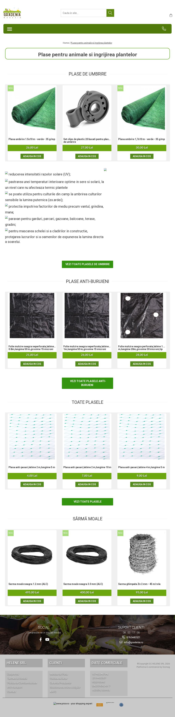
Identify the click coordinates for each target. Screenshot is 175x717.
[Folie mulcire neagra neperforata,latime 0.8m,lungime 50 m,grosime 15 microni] (32, 316)
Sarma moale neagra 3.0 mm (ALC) (83, 584)
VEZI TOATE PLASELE (88, 501)
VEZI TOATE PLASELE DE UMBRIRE (87, 264)
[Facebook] (41, 640)
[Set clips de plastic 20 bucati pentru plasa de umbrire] (87, 108)
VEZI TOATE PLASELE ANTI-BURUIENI (88, 383)
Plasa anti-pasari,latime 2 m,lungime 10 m (87, 467)
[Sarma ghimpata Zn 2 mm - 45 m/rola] (141, 553)
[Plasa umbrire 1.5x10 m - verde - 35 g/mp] (32, 108)
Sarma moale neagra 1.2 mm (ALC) (28, 584)
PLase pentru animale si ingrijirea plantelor (91, 43)
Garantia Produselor (60, 683)
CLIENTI (55, 663)
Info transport (14, 687)
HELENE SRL (16, 663)
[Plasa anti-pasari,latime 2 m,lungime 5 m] (32, 436)
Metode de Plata (59, 674)
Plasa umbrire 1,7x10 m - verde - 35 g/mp (141, 139)
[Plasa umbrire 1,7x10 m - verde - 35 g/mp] (141, 108)
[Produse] (8, 28)
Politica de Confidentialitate (22, 683)
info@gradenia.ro (133, 642)
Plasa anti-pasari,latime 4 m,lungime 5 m (141, 467)
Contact (11, 691)
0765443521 (133, 637)
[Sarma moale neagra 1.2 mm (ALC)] (32, 553)
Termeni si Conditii (17, 678)
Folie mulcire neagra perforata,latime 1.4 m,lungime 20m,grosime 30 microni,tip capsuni (141, 348)
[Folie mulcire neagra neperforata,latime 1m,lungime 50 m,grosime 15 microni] (87, 316)
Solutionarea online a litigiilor (65, 687)
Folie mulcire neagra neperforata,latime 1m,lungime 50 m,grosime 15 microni (86, 348)
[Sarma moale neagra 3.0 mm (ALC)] (87, 553)
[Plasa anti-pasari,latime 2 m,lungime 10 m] (87, 436)
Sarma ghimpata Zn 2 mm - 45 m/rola (139, 584)
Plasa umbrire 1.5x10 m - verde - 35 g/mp (32, 139)
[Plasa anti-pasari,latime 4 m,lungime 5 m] (141, 436)
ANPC (53, 691)
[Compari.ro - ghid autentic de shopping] (121, 705)
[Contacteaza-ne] (165, 29)
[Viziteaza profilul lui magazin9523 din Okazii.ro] (99, 706)
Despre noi (13, 674)
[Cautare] (110, 13)
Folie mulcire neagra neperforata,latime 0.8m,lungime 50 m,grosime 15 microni (31, 348)
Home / (66, 43)
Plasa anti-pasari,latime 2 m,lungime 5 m (32, 467)
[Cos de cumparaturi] (170, 15)
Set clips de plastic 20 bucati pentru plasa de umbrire (86, 140)
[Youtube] (47, 640)
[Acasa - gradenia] (20, 13)
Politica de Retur (59, 678)
